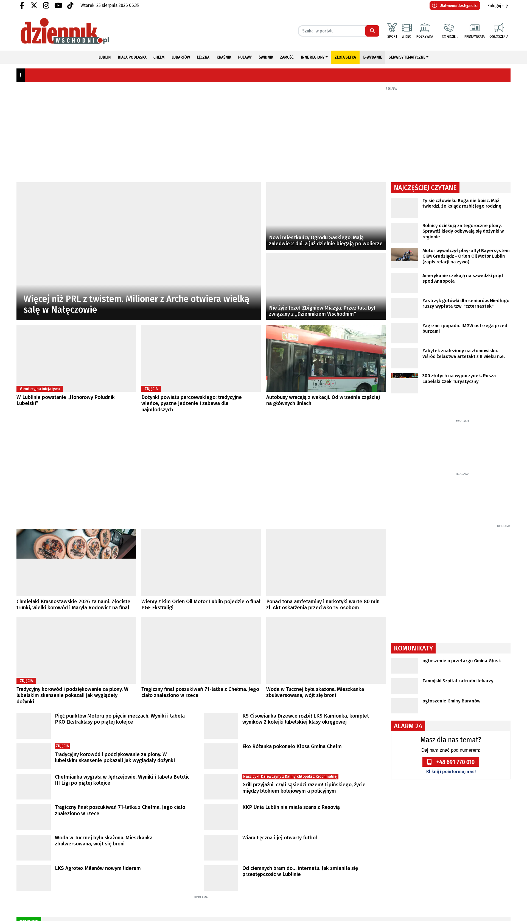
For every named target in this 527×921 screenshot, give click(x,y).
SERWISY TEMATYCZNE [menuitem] (407, 57)
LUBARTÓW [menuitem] (181, 57)
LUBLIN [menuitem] (105, 57)
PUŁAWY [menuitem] (245, 57)
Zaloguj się (497, 6)
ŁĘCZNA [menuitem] (203, 57)
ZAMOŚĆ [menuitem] (287, 57)
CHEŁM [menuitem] (158, 57)
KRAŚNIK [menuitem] (224, 57)
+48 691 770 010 (455, 825)
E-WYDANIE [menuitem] (372, 57)
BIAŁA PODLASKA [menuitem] (132, 57)
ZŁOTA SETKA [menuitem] (345, 57)
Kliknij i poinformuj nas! (451, 834)
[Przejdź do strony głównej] (76, 30)
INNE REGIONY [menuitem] (312, 57)
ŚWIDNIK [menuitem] (266, 57)
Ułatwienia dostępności (459, 5)
